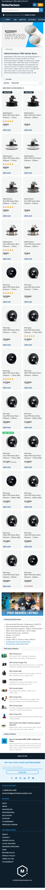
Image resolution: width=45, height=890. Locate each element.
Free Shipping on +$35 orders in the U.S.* (15, 1)
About (5, 834)
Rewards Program (10, 847)
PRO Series (9, 49)
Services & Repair (9, 825)
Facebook (12, 778)
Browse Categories (12, 88)
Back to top (22, 756)
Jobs (4, 850)
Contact (6, 837)
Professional (8, 812)
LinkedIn (24, 778)
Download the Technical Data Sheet (18, 642)
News (4, 806)
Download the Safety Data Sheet (17, 644)
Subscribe (22, 772)
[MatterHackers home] (11, 5)
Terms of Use (8, 859)
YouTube (33, 778)
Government (8, 822)
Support (6, 818)
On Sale (8, 79)
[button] (22, 15)
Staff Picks (22, 19)
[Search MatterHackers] (41, 10)
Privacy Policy (8, 856)
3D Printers (32, 19)
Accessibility (8, 862)
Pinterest (29, 778)
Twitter (16, 778)
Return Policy (8, 853)
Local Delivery (9, 844)
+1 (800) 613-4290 (9, 790)
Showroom (7, 809)
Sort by (6, 83)
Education (7, 815)
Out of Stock (28, 586)
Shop (4, 803)
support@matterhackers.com (17, 793)
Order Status (8, 840)
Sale (15, 19)
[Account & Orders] (35, 4)
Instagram (20, 778)
